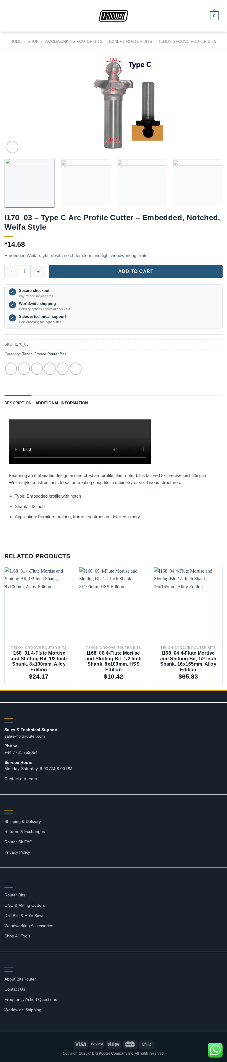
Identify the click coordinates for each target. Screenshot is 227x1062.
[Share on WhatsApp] (11, 368)
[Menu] (12, 15)
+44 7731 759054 (21, 752)
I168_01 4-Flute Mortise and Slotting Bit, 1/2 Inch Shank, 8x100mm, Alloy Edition (39, 661)
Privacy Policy (17, 852)
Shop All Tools (17, 936)
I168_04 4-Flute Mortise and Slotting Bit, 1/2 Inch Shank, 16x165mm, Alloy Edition (188, 661)
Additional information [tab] (61, 403)
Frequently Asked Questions (30, 999)
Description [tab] (17, 403)
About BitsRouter (20, 979)
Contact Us (14, 989)
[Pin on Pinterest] (63, 368)
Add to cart (136, 271)
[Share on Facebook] (24, 368)
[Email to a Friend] (50, 368)
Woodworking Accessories (28, 925)
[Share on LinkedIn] (76, 368)
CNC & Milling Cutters (24, 905)
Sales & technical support (42, 316)
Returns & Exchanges (24, 831)
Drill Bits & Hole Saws (24, 915)
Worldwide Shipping (22, 1009)
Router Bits (14, 895)
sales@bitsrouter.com (24, 736)
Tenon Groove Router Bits (187, 41)
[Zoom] (12, 147)
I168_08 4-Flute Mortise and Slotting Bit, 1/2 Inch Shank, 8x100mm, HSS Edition (113, 661)
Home (16, 41)
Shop (33, 41)
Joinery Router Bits (130, 41)
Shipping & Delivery (22, 821)
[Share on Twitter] (37, 368)
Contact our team (20, 778)
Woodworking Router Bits (74, 41)
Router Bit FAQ (18, 841)
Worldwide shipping (37, 303)
